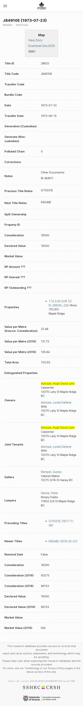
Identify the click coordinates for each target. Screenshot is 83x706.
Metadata (7, 24)
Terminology (22, 24)
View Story (35, 40)
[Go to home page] (41, 6)
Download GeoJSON (41, 45)
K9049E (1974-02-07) (63, 541)
